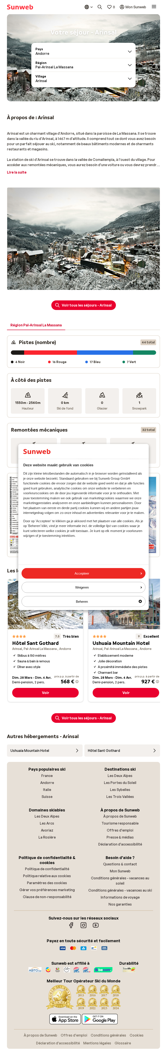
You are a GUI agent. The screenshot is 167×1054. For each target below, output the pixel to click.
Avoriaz (47, 830)
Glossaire (123, 1043)
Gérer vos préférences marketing (47, 890)
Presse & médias (120, 837)
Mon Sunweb (120, 871)
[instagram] (83, 927)
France (47, 775)
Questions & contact (120, 864)
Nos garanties (120, 904)
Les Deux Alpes (120, 775)
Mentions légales (97, 1043)
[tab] (36, 325)
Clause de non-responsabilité (47, 897)
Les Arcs (47, 823)
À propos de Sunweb (120, 816)
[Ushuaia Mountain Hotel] (126, 640)
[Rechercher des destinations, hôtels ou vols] (99, 7)
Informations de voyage (120, 897)
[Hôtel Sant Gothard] (45, 640)
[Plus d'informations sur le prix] (77, 681)
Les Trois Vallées (120, 796)
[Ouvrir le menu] (154, 7)
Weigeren (82, 587)
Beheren (82, 601)
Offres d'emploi (120, 830)
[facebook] (71, 927)
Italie (47, 789)
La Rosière (47, 837)
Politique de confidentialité (47, 869)
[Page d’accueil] (20, 7)
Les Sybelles (120, 789)
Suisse (47, 796)
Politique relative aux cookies (47, 876)
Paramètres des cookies (47, 883)
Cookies (137, 1035)
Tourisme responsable (120, 823)
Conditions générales (108, 1035)
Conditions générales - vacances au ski (120, 890)
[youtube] (95, 927)
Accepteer (82, 573)
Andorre (47, 782)
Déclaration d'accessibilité (120, 844)
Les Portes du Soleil (120, 782)
